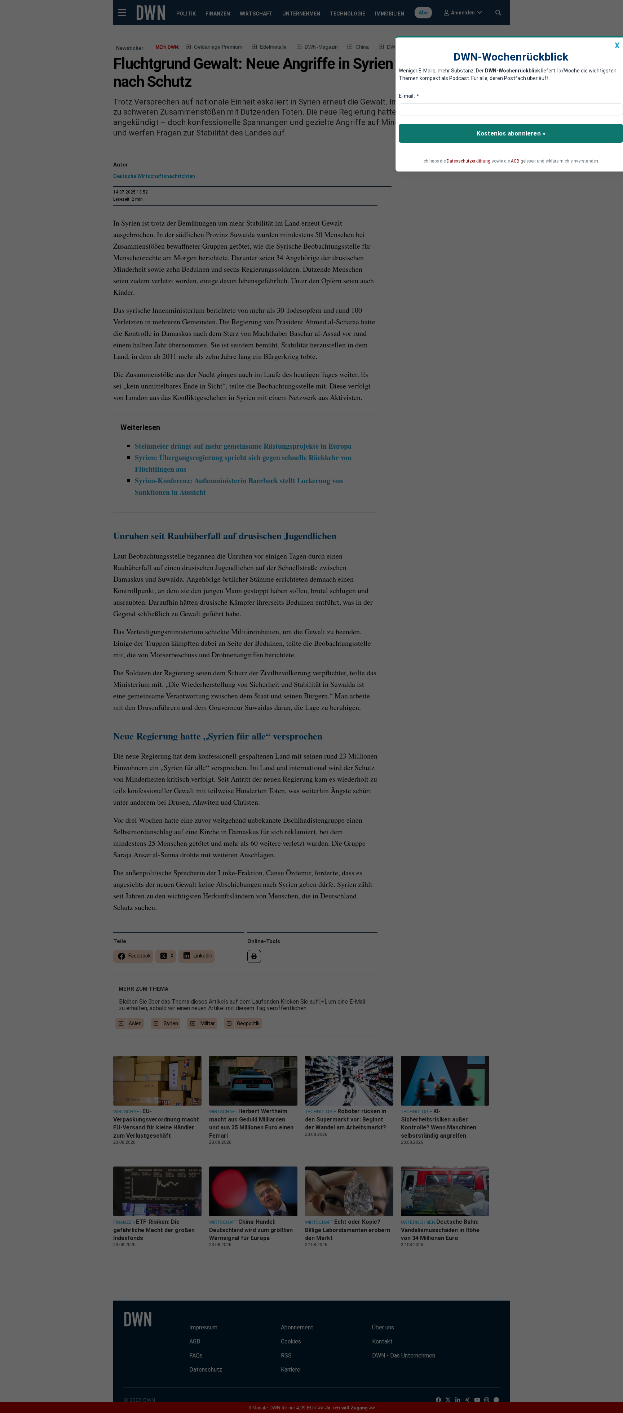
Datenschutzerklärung (468, 161)
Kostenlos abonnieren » (511, 133)
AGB (515, 161)
